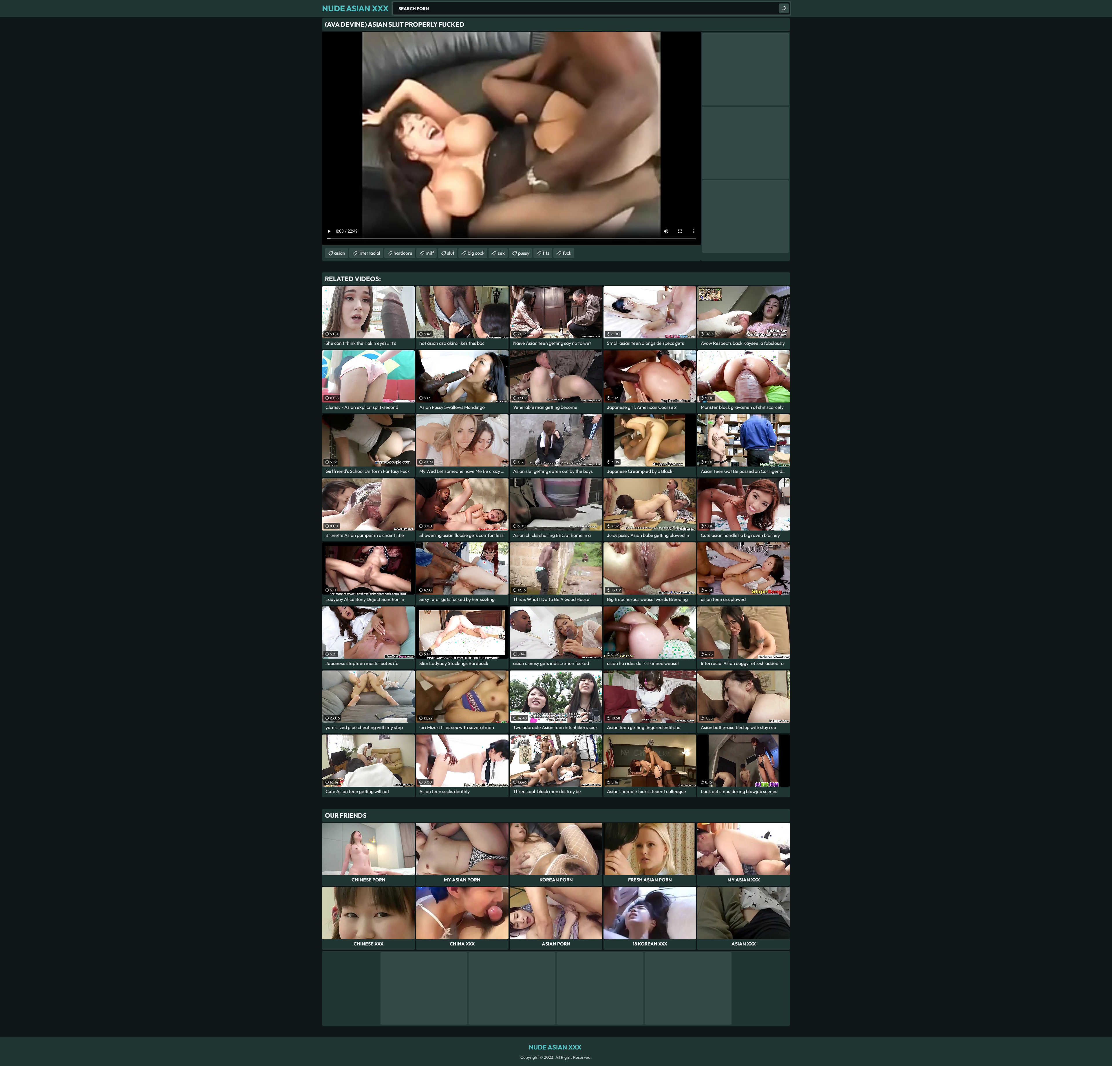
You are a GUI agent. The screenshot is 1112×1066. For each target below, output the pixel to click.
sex (501, 253)
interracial (369, 253)
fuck (567, 253)
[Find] (784, 8)
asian (339, 253)
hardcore (403, 253)
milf (430, 253)
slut (450, 253)
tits (546, 253)
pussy (523, 253)
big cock (476, 253)
